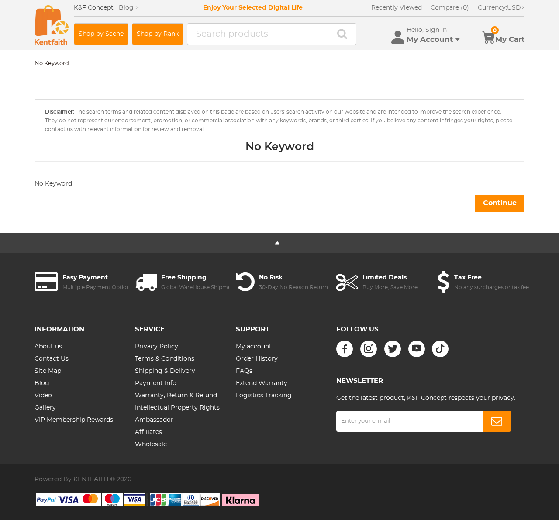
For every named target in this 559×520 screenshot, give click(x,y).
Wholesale (151, 444)
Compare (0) (450, 8)
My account (254, 347)
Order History (257, 359)
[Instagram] (368, 349)
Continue (500, 203)
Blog (42, 383)
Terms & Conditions (164, 359)
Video (43, 396)
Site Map (48, 371)
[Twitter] (392, 349)
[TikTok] (440, 349)
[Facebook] (344, 349)
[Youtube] (416, 349)
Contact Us (52, 359)
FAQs (244, 371)
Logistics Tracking (264, 396)
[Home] (52, 25)
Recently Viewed (396, 8)
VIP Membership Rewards (74, 420)
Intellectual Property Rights (177, 408)
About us (48, 347)
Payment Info (155, 383)
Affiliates (148, 432)
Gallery (45, 408)
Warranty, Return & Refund (176, 396)
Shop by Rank (158, 34)
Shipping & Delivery (165, 371)
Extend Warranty (261, 383)
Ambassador (154, 420)
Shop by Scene (101, 34)
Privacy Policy (156, 347)
